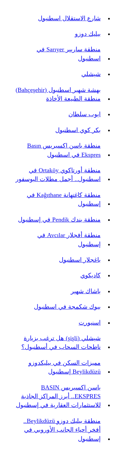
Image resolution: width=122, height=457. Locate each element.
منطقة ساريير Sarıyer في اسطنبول (69, 53)
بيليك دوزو (88, 33)
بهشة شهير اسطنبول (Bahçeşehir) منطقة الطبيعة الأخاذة (58, 94)
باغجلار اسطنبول (80, 259)
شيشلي (91, 74)
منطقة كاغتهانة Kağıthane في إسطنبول (64, 199)
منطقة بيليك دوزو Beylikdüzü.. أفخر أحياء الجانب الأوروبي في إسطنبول (62, 429)
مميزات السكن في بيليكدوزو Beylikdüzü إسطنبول (64, 367)
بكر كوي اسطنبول (78, 130)
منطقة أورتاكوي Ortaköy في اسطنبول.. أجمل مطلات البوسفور (58, 174)
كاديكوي (90, 275)
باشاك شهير (86, 291)
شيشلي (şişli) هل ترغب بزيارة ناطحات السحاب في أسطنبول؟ (61, 342)
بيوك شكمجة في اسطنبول (67, 306)
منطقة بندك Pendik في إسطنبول (59, 219)
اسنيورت (90, 322)
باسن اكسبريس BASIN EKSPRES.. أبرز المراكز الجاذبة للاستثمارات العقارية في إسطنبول (58, 396)
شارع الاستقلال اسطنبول (69, 18)
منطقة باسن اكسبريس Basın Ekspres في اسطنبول (64, 150)
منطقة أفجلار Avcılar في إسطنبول (69, 239)
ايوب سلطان (84, 114)
